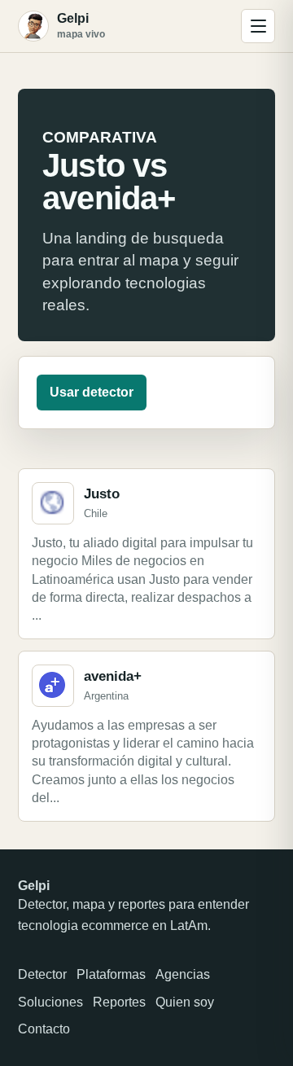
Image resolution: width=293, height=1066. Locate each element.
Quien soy (184, 1002)
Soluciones (50, 1002)
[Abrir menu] (258, 26)
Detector (42, 974)
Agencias (182, 974)
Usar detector (91, 392)
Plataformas (111, 974)
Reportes (119, 1002)
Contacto (44, 1029)
